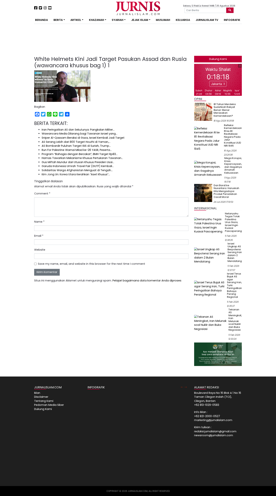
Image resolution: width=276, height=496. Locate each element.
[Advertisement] (22, 69)
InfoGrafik (232, 20)
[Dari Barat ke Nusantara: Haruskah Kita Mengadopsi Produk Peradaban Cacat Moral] (203, 193)
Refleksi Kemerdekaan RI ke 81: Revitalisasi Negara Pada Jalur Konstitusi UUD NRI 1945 (233, 135)
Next (186, 386)
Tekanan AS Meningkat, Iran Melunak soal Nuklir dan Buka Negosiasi (235, 320)
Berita (58, 20)
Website (39, 250)
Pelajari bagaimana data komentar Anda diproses (146, 280)
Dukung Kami (218, 59)
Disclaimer (41, 397)
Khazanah (96, 20)
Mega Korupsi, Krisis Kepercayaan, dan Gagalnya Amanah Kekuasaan (233, 165)
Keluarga (183, 20)
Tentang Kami (43, 401)
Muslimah (163, 20)
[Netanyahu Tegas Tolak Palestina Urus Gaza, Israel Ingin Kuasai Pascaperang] (208, 225)
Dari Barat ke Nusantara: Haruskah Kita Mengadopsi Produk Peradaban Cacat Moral (226, 191)
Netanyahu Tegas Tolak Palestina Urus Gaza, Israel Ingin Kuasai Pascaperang (233, 222)
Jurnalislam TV (207, 20)
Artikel (75, 20)
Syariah (117, 20)
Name (39, 222)
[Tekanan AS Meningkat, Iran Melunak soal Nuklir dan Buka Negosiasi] (210, 323)
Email (38, 236)
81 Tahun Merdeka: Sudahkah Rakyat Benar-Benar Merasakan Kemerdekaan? (225, 110)
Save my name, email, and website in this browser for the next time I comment (91, 264)
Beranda (41, 20)
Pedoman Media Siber (49, 405)
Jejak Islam (139, 20)
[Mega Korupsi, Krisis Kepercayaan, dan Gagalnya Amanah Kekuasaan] (208, 168)
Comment (42, 193)
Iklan (37, 393)
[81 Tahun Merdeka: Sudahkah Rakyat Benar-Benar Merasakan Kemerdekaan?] (203, 111)
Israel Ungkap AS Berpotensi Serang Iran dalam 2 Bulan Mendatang (235, 252)
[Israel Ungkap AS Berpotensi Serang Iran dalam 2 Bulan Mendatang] (210, 255)
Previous (182, 386)
